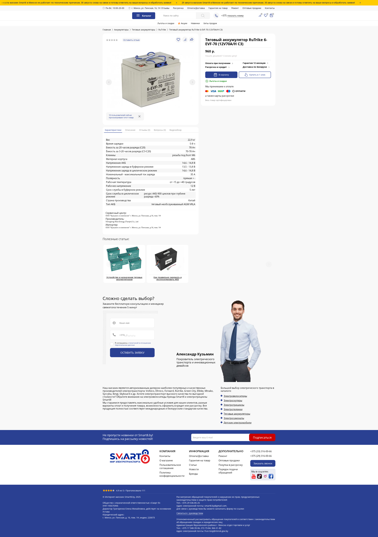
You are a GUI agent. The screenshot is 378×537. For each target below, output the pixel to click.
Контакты (270, 8)
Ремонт (235, 8)
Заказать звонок (263, 463)
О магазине (166, 460)
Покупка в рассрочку (231, 465)
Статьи (193, 465)
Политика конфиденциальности (171, 474)
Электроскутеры (233, 400)
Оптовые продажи (251, 8)
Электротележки (233, 409)
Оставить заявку (132, 352)
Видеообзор (176, 130)
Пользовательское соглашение (170, 466)
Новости (194, 469)
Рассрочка (178, 8)
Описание (130, 130)
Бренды (193, 473)
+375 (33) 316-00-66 (261, 451)
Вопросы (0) (160, 130)
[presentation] (109, 82)
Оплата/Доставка (196, 8)
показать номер (235, 15)
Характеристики (113, 130)
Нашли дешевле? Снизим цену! (221, 55)
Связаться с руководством (189, 513)
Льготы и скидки (165, 23)
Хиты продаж (210, 23)
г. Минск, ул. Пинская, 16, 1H (146, 8)
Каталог (146, 15)
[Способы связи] (216, 15)
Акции (184, 23)
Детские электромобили (237, 422)
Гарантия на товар (218, 8)
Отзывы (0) (144, 130)
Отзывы (165, 8)
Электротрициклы (234, 405)
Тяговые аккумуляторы (237, 413)
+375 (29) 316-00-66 (261, 455)
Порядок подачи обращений (228, 471)
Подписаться (262, 437)
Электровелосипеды (235, 396)
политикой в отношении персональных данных (133, 344)
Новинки (195, 23)
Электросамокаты (234, 418)
